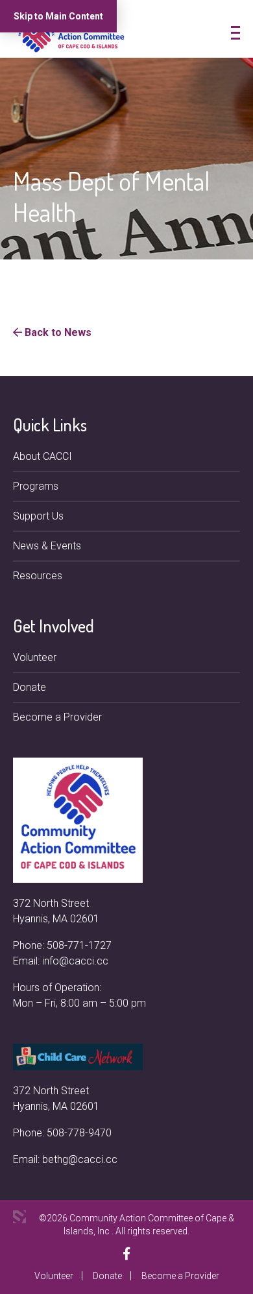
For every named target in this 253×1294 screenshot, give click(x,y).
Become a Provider (57, 717)
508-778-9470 (79, 1133)
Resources (37, 575)
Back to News (56, 332)
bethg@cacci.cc (79, 1159)
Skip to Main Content (58, 16)
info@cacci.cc (75, 961)
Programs (35, 486)
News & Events (47, 546)
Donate (29, 687)
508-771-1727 (79, 945)
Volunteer (34, 657)
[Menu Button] (235, 33)
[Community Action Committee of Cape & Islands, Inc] (71, 35)
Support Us (38, 516)
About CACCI (42, 456)
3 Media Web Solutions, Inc (19, 1216)
